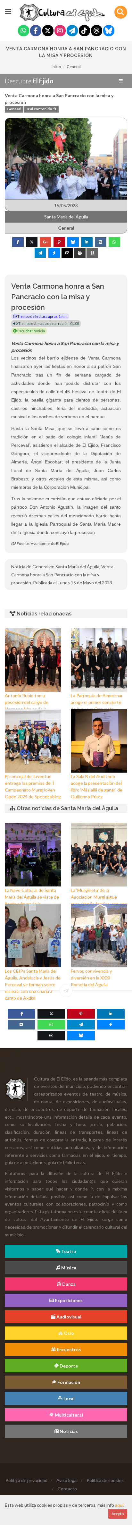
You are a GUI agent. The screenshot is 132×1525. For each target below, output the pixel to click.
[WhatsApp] (51, 1024)
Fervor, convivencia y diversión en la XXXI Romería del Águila (91, 977)
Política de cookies (105, 1480)
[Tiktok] (84, 31)
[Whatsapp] (23, 31)
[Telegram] (72, 31)
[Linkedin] (111, 1014)
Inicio (56, 66)
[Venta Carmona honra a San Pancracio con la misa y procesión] (66, 158)
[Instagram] (60, 31)
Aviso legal (67, 1480)
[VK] (21, 1024)
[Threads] (96, 31)
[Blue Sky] (108, 31)
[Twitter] (48, 31)
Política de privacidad (26, 1480)
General (74, 66)
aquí (119, 1505)
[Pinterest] (81, 1014)
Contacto (67, 1488)
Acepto (117, 1513)
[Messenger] (111, 1024)
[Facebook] (35, 31)
